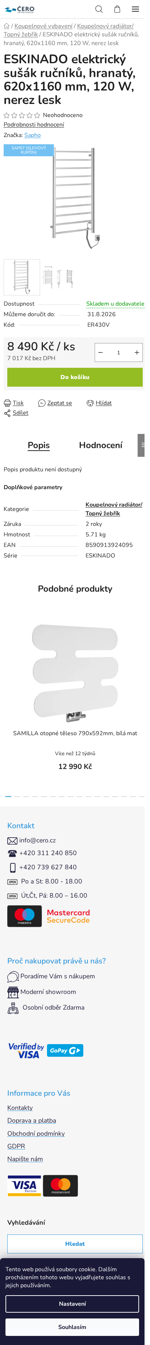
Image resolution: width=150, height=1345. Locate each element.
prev (7, 659)
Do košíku (75, 377)
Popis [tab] (39, 445)
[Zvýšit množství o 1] (136, 352)
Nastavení (72, 1304)
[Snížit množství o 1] (100, 352)
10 (97, 796)
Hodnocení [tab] (100, 445)
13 (124, 796)
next (142, 659)
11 (106, 796)
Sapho (32, 135)
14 (133, 796)
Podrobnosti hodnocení (34, 125)
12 (115, 796)
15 (142, 796)
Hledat (75, 1244)
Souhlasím (72, 1327)
